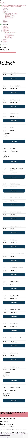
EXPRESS (7, 16)
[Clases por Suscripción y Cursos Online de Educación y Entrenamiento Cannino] (14, 435)
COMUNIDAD (5, 11)
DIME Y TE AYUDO (5, 416)
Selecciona (14, 78)
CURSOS (4, 12)
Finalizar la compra (11, 52)
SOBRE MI (5, 8)
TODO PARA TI (9, 18)
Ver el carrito (3, 52)
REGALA (4, 19)
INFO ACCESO (6, 9)
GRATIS (4, 10)
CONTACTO (5, 21)
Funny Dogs (5, 437)
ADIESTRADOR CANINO (11, 13)
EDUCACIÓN (8, 14)
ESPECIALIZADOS (9, 15)
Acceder (4, 22)
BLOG (4, 20)
